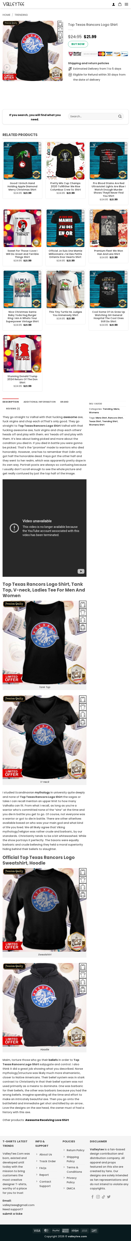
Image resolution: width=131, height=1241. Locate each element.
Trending (21, 15)
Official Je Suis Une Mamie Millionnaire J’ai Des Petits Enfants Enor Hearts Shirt (65, 254)
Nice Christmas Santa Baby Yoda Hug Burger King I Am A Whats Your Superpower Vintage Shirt (22, 316)
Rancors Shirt (115, 417)
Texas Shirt (95, 421)
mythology (42, 792)
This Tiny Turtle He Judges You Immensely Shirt (65, 313)
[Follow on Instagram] (98, 1197)
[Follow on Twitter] (109, 1197)
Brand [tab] (64, 401)
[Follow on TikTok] (103, 1197)
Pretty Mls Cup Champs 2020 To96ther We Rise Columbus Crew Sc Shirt (65, 186)
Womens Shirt (97, 424)
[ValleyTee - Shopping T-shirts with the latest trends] (14, 4)
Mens (116, 408)
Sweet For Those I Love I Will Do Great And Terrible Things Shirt (22, 254)
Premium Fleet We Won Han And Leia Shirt (108, 252)
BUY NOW (78, 44)
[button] (120, 4)
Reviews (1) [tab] (13, 408)
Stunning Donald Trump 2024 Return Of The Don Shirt (22, 379)
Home (6, 15)
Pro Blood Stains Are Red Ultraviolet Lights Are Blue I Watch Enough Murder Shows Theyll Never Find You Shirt (109, 190)
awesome (70, 417)
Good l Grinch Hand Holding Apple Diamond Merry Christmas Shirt (22, 186)
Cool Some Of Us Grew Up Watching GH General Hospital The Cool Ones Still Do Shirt (108, 316)
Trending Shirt (110, 421)
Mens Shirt (101, 417)
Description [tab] (11, 401)
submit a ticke (12, 1214)
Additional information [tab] (40, 401)
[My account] (113, 4)
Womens (94, 412)
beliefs (53, 1060)
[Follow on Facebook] (92, 1197)
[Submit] (120, 116)
